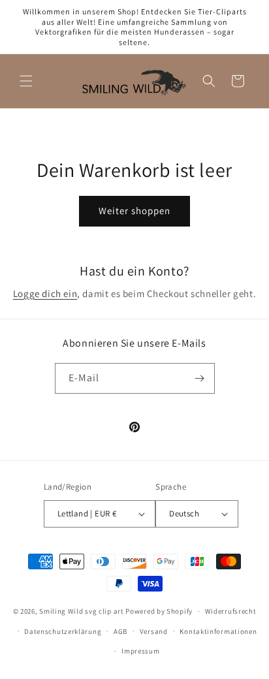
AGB (120, 631)
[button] (26, 81)
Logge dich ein (45, 293)
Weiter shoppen (134, 210)
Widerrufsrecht (231, 611)
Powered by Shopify (159, 611)
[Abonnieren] (199, 378)
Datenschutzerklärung (62, 631)
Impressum (140, 650)
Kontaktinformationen (218, 631)
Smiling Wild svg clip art (81, 611)
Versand (154, 631)
